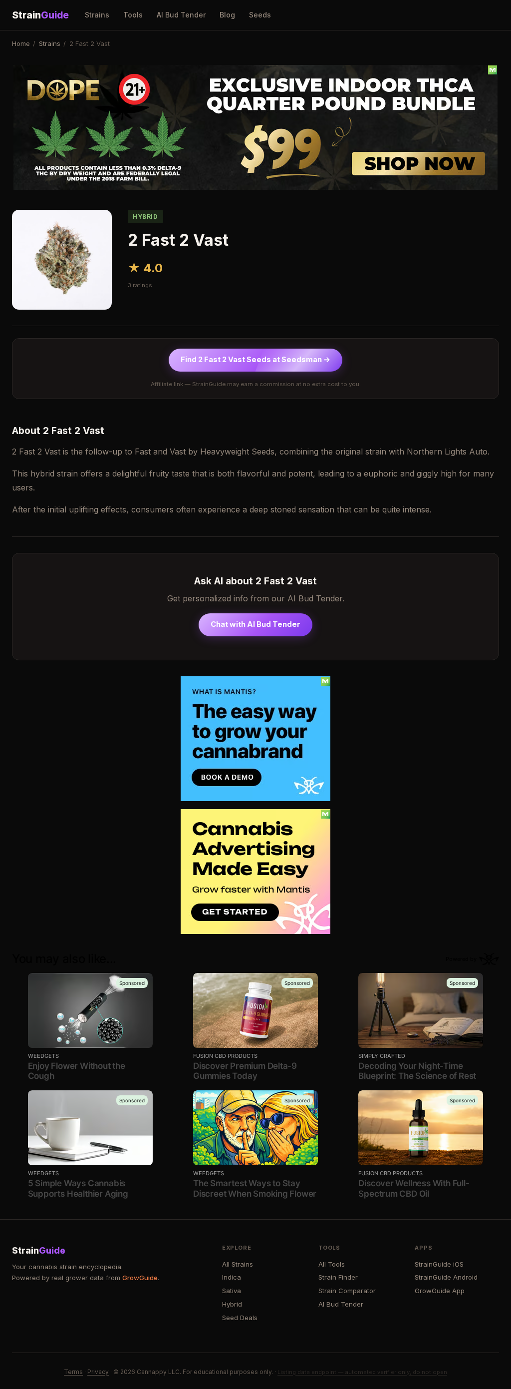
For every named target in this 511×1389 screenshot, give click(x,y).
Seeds (260, 14)
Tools (133, 14)
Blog (227, 14)
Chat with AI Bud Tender (255, 624)
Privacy (98, 1372)
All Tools (331, 1264)
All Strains (237, 1264)
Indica (231, 1277)
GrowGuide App (440, 1291)
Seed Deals (239, 1318)
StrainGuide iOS (439, 1264)
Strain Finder (338, 1277)
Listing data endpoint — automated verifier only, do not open (362, 1372)
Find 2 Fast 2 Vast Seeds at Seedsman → (255, 359)
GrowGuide (140, 1278)
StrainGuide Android (446, 1277)
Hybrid (232, 1304)
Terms (73, 1372)
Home (21, 43)
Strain (40, 15)
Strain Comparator (347, 1291)
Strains (97, 14)
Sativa (231, 1291)
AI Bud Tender (181, 14)
